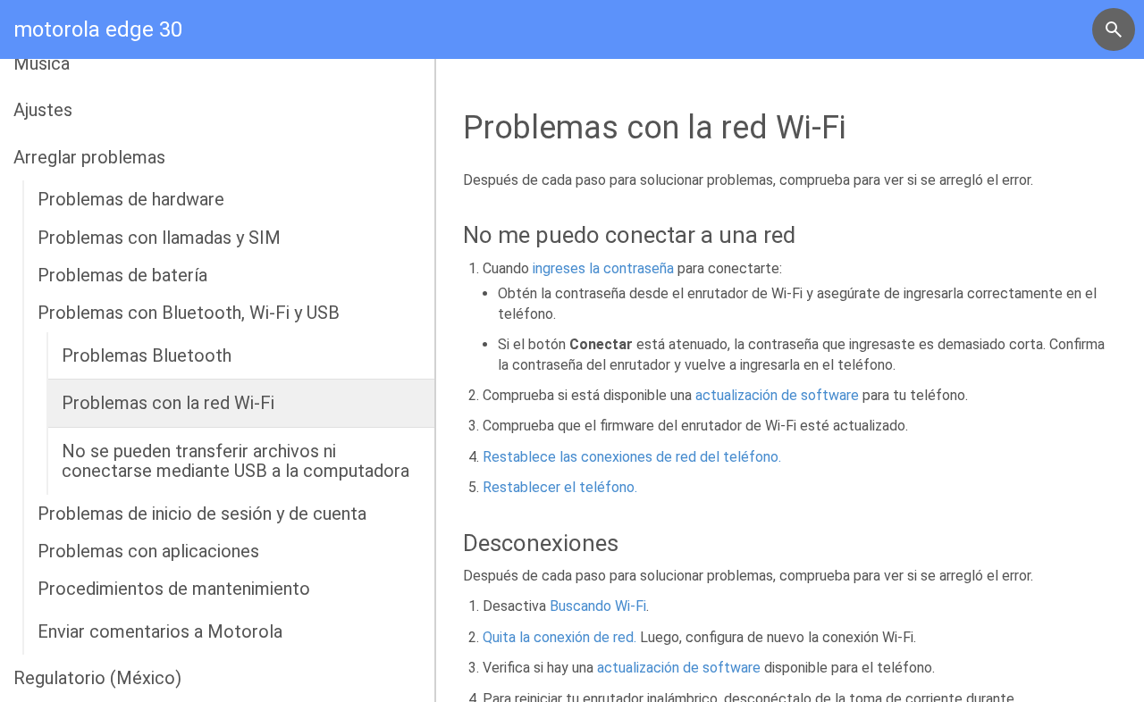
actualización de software (777, 395)
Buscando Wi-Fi (598, 606)
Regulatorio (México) (97, 678)
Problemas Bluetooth (146, 355)
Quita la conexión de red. (559, 637)
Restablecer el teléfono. (560, 487)
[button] (1113, 29)
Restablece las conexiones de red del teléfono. (632, 456)
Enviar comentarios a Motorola (160, 631)
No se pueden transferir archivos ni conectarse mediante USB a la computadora (235, 460)
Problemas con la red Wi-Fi (168, 403)
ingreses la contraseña (603, 268)
